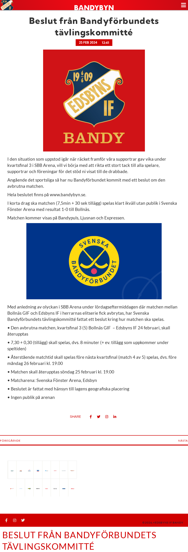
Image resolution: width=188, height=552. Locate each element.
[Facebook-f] (6, 520)
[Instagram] (15, 520)
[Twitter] (23, 520)
